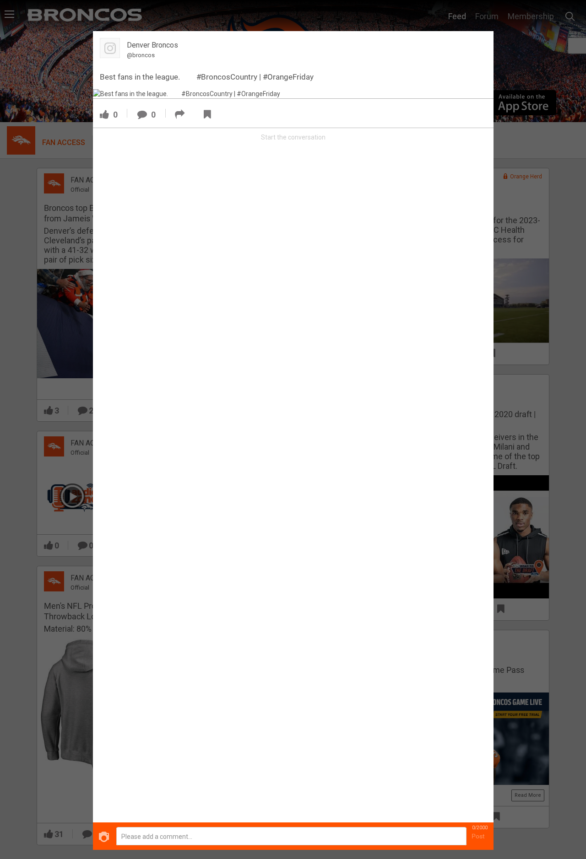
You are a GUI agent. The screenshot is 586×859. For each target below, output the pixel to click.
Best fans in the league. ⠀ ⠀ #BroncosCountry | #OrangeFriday (207, 76)
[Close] (481, 43)
